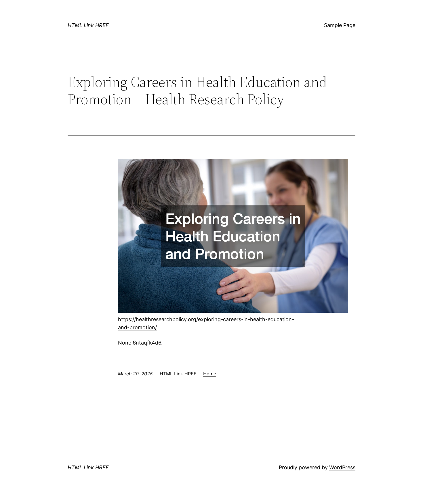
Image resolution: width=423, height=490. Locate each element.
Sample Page (339, 25)
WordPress (342, 467)
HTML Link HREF (88, 25)
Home (209, 374)
